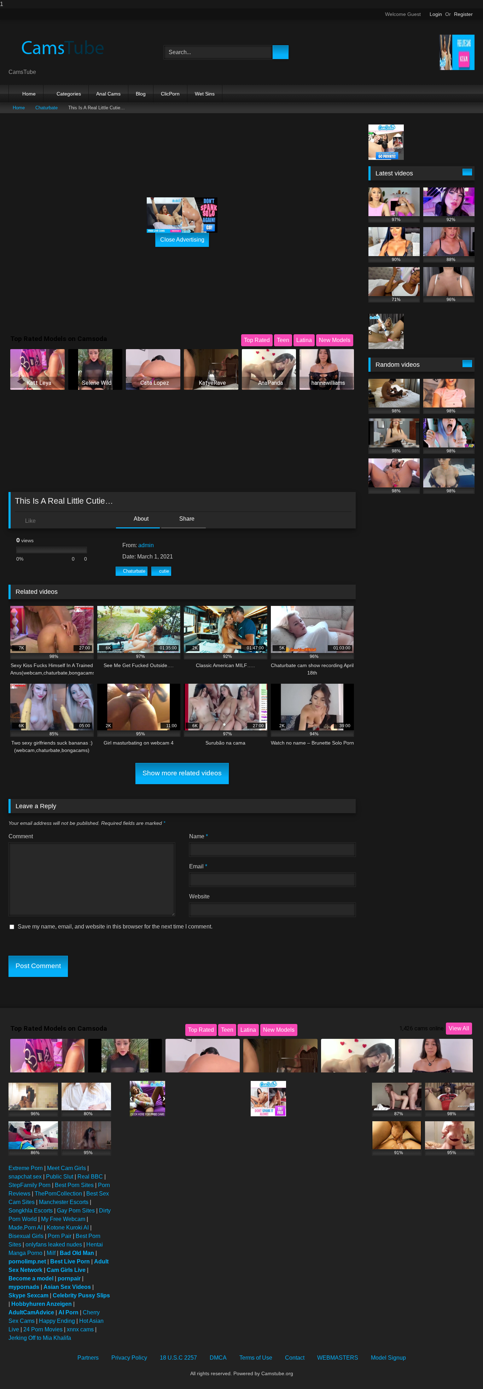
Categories (69, 94)
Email (198, 866)
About (141, 519)
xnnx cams (80, 1329)
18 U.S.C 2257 (178, 1358)
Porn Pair (59, 1236)
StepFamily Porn (29, 1185)
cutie (164, 571)
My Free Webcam (63, 1219)
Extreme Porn (25, 1168)
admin (146, 545)
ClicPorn (170, 94)
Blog (141, 94)
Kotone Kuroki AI (68, 1228)
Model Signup (388, 1358)
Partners (88, 1358)
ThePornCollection (58, 1194)
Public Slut (59, 1177)
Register (463, 14)
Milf (51, 1253)
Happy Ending (57, 1321)
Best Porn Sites (74, 1185)
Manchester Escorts (63, 1202)
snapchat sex (25, 1177)
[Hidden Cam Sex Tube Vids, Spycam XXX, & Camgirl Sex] (61, 46)
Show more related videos (182, 773)
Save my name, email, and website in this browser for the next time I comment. (115, 927)
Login (436, 14)
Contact (294, 1358)
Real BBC (90, 1177)
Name (198, 836)
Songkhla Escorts (30, 1211)
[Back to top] (462, 1369)
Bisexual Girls (25, 1236)
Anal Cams (108, 94)
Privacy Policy (129, 1358)
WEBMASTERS (337, 1358)
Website (199, 896)
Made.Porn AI (25, 1228)
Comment (20, 836)
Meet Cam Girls (66, 1168)
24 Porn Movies (43, 1329)
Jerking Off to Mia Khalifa (39, 1338)
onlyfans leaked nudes (53, 1245)
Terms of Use (255, 1358)
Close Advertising (182, 240)
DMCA (218, 1358)
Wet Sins (205, 94)
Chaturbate (46, 107)
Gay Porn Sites (76, 1211)
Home (29, 94)
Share (186, 519)
